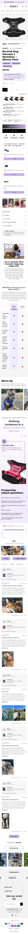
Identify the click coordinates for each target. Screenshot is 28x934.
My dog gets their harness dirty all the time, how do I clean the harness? (12, 514)
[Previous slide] (1, 2)
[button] (14, 530)
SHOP (2, 11)
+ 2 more (22, 719)
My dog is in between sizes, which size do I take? (13, 506)
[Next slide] (26, 2)
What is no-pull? (6, 510)
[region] (14, 550)
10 (19, 39)
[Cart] (26, 6)
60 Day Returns (8, 225)
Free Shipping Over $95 (10, 222)
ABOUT (12, 11)
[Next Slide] (25, 550)
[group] (6, 98)
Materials (7, 215)
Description (7, 211)
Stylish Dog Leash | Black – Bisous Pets (13, 154)
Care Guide (7, 218)
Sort (12, 564)
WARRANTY (16, 928)
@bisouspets (14, 848)
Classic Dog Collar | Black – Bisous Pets (13, 186)
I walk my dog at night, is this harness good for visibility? (12, 518)
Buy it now (14, 131)
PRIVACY (11, 928)
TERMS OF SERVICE (14, 931)
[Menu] (2, 6)
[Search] (5, 6)
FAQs (17, 11)
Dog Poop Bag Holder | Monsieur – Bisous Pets (14, 170)
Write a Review (21, 559)
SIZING (7, 11)
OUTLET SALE (23, 11)
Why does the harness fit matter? (10, 497)
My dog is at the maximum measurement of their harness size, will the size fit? (13, 501)
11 (21, 39)
